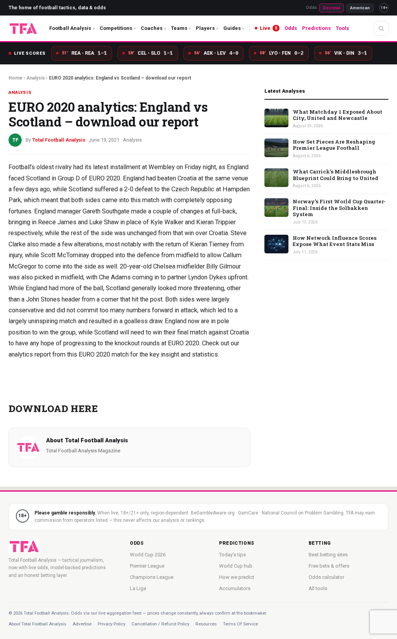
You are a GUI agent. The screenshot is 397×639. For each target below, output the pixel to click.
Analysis (35, 78)
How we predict (236, 577)
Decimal (331, 7)
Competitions (116, 28)
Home (15, 78)
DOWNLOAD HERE (53, 408)
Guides (232, 28)
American (360, 7)
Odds (291, 28)
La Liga (138, 588)
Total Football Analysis (96, 440)
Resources (206, 624)
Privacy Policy (111, 624)
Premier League (147, 566)
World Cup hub (235, 566)
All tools (318, 588)
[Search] (381, 28)
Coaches (151, 28)
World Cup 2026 (148, 555)
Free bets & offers (329, 566)
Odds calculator (326, 577)
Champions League (151, 577)
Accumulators (234, 588)
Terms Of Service (240, 624)
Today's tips (232, 555)
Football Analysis (70, 28)
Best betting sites (328, 555)
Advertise (81, 624)
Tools (342, 28)
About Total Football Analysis (37, 624)
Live (268, 28)
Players (205, 28)
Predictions (316, 28)
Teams (179, 28)
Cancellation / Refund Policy (160, 624)
